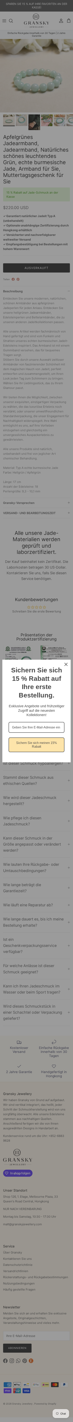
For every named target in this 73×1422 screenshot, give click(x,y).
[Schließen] (66, 664)
